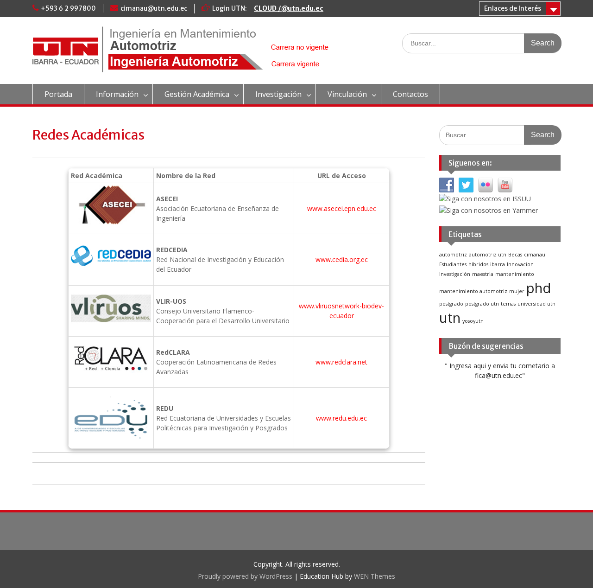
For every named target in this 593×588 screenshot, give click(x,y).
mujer (516, 291)
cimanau (534, 254)
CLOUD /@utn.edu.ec (288, 8)
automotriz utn (487, 254)
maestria (482, 274)
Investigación (278, 94)
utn (450, 317)
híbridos (478, 264)
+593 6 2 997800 (68, 8)
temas (508, 303)
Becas (515, 254)
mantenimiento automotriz (473, 291)
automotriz (453, 254)
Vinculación (347, 94)
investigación (454, 274)
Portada (58, 94)
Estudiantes (453, 264)
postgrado (451, 303)
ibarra (497, 264)
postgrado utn (482, 303)
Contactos (410, 94)
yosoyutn (473, 321)
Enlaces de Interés (512, 8)
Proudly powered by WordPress (245, 576)
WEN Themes (374, 576)
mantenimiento (514, 274)
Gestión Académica (196, 94)
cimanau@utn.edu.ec (153, 8)
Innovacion (520, 264)
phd (538, 288)
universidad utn (536, 303)
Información (117, 94)
